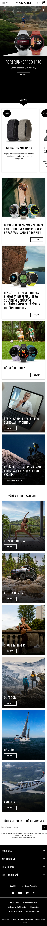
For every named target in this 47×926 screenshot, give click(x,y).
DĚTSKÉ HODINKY (23, 350)
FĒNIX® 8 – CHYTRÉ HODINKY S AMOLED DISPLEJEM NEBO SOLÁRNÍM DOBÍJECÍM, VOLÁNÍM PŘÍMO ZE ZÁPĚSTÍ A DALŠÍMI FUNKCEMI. (23, 282)
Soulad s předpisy (15, 911)
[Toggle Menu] (1, 2)
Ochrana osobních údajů (17, 907)
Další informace (14, 480)
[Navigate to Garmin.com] (23, 3)
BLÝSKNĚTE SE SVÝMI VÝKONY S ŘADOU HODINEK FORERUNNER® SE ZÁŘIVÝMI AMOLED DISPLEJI (23, 211)
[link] (23, 45)
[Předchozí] (3, 31)
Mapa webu (14, 903)
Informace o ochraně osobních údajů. (23, 837)
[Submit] (44, 827)
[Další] (43, 31)
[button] (43, 9)
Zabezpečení (34, 907)
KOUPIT (23, 74)
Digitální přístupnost (33, 911)
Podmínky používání (30, 903)
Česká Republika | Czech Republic (23, 886)
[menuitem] (7, 3)
